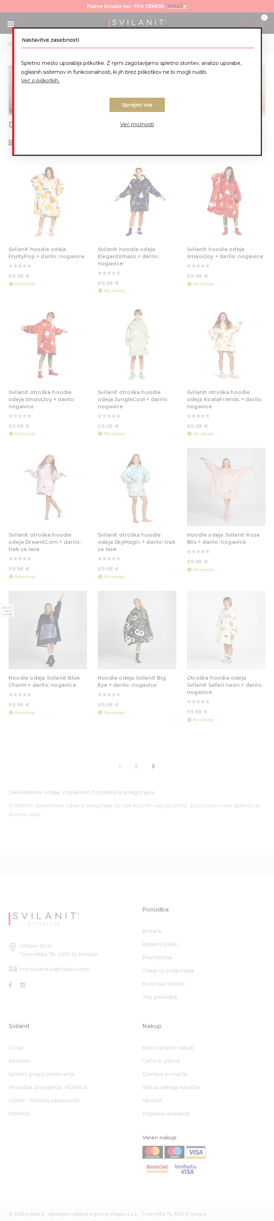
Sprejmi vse (137, 105)
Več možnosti (137, 124)
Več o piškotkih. (40, 80)
